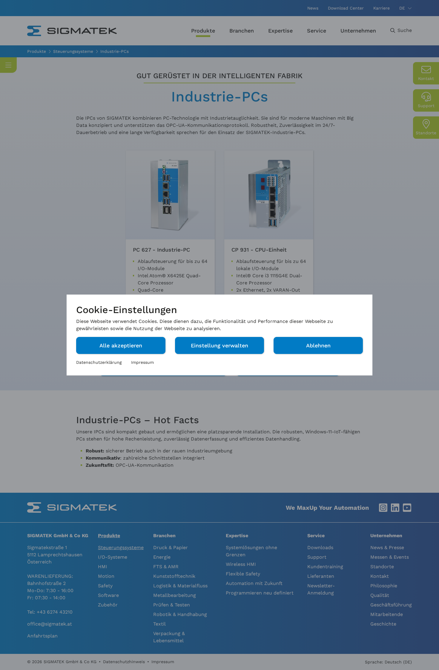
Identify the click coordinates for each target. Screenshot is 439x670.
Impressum (142, 362)
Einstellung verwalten (219, 345)
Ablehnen (318, 345)
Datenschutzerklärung (99, 362)
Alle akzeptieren (120, 345)
